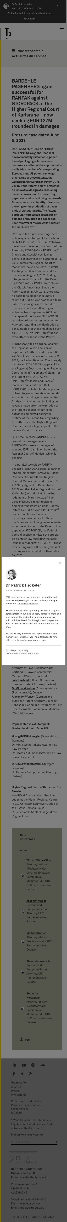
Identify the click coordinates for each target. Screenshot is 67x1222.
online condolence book (33, 640)
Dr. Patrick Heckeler (28, 604)
